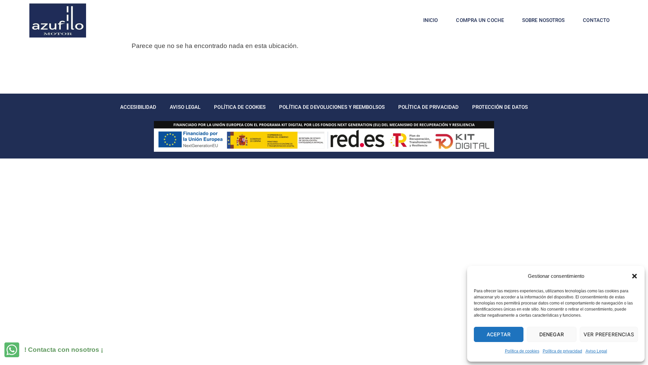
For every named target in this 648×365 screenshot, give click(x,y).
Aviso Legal (596, 351)
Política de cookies (522, 351)
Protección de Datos (500, 107)
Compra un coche (480, 20)
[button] (634, 276)
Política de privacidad (562, 351)
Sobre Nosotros (543, 20)
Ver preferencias (609, 334)
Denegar (551, 334)
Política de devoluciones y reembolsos (332, 107)
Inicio (430, 20)
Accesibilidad (138, 107)
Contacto (596, 20)
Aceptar (499, 334)
